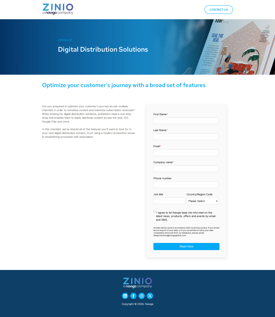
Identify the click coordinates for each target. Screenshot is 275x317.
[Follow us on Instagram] (141, 296)
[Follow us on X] (150, 296)
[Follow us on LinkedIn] (125, 296)
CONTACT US (219, 9)
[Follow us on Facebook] (133, 296)
